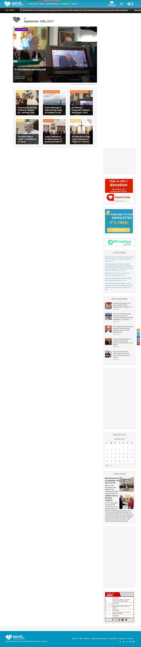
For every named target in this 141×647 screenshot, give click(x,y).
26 (111, 461)
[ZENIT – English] (16, 3)
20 (115, 457)
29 (123, 461)
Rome (41, 4)
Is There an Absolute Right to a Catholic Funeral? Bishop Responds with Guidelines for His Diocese (123, 342)
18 (107, 457)
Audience (87, 638)
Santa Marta (75, 121)
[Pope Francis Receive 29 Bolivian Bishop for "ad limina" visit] (27, 103)
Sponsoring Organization (99, 638)
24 (131, 457)
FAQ (80, 638)
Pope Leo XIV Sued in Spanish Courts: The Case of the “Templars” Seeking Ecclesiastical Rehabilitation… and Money (123, 316)
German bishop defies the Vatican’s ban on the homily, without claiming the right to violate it (121, 354)
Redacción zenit (20, 78)
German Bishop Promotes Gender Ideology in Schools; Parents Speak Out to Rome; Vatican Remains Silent (123, 329)
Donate (74, 4)
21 (119, 457)
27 (115, 461)
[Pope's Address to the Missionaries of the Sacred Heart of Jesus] (54, 132)
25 (107, 461)
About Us (75, 638)
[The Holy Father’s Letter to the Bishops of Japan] (27, 132)
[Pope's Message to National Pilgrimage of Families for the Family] (54, 103)
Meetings (20, 92)
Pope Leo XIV (33, 4)
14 (119, 454)
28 (119, 461)
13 (115, 454)
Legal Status (113, 638)
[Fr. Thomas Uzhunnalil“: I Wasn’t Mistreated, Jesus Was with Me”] (81, 103)
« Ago (106, 465)
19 (111, 457)
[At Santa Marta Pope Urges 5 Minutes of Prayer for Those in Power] (81, 132)
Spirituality (48, 121)
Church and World (52, 4)
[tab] (112, 594)
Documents (65, 4)
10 (131, 450)
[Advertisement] (119, 161)
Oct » (110, 465)
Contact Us (130, 638)
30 (127, 461)
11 (107, 454)
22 (123, 457)
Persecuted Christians (79, 92)
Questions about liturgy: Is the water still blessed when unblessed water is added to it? (122, 305)
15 (123, 454)
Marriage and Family (51, 92)
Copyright (122, 638)
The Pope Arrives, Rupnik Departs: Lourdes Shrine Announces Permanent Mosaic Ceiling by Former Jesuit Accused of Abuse (118, 285)
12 (111, 454)
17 (131, 454)
